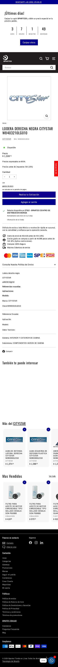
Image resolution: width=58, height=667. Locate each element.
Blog (4, 632)
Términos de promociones (12, 615)
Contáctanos (7, 578)
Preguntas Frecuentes (10, 629)
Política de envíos (9, 598)
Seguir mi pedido (9, 574)
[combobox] (29, 67)
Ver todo (52, 476)
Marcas (5, 571)
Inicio (4, 123)
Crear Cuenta (7, 581)
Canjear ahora (29, 42)
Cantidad (6, 172)
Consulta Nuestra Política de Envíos (18, 264)
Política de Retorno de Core (13, 602)
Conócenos (6, 626)
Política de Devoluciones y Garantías (16, 605)
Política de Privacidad (10, 608)
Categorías (6, 561)
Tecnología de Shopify (10, 661)
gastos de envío (7, 186)
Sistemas (5, 564)
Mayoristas (6, 584)
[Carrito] (47, 58)
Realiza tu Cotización (14, 409)
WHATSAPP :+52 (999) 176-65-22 (29, 2)
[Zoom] (46, 116)
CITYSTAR (6, 139)
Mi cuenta (6, 588)
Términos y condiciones (11, 612)
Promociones (7, 568)
